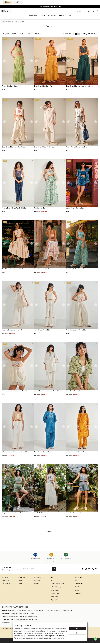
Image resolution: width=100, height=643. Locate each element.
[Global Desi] (7, 2)
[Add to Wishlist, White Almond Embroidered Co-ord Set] (31, 405)
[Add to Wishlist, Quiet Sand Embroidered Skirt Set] (31, 222)
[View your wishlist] (89, 11)
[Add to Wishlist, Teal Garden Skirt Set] (64, 161)
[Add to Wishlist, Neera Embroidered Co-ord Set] (31, 283)
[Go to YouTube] (89, 568)
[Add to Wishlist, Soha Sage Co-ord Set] (96, 344)
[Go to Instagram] (86, 568)
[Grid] (76, 34)
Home (3, 21)
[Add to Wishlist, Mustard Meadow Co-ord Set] (96, 405)
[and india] (17, 2)
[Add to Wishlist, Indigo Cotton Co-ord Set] (96, 161)
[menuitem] (32, 15)
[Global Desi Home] (6, 11)
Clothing (8, 21)
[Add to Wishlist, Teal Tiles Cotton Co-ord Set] (96, 222)
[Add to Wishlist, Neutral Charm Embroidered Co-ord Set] (64, 344)
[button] (85, 11)
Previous (4, 60)
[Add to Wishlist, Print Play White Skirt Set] (64, 222)
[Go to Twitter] (93, 568)
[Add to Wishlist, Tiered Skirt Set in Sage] (31, 39)
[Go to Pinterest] (96, 568)
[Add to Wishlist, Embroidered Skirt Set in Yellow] (64, 39)
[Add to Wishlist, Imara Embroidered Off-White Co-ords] (31, 344)
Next (31, 60)
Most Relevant (93, 34)
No (77, 633)
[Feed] (74, 34)
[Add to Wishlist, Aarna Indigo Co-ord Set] (64, 405)
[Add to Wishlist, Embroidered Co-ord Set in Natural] (31, 100)
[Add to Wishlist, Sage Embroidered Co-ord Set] (31, 466)
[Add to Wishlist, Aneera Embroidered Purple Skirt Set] (31, 161)
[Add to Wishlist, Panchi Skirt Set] (64, 466)
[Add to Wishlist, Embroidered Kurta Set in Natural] (64, 100)
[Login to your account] (94, 11)
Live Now (57, 6)
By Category (15, 21)
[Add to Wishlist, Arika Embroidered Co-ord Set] (96, 283)
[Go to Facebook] (83, 568)
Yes (77, 628)
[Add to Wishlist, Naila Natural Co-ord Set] (64, 283)
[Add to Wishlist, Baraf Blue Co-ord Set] (96, 466)
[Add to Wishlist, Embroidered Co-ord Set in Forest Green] (96, 39)
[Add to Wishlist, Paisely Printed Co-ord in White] (96, 100)
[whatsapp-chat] (95, 639)
